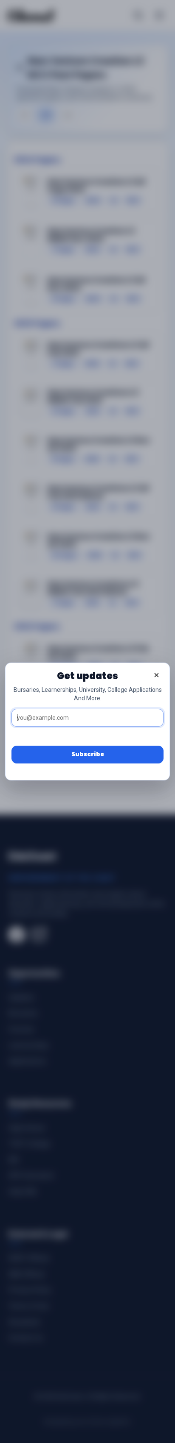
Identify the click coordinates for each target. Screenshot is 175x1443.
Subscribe (87, 754)
